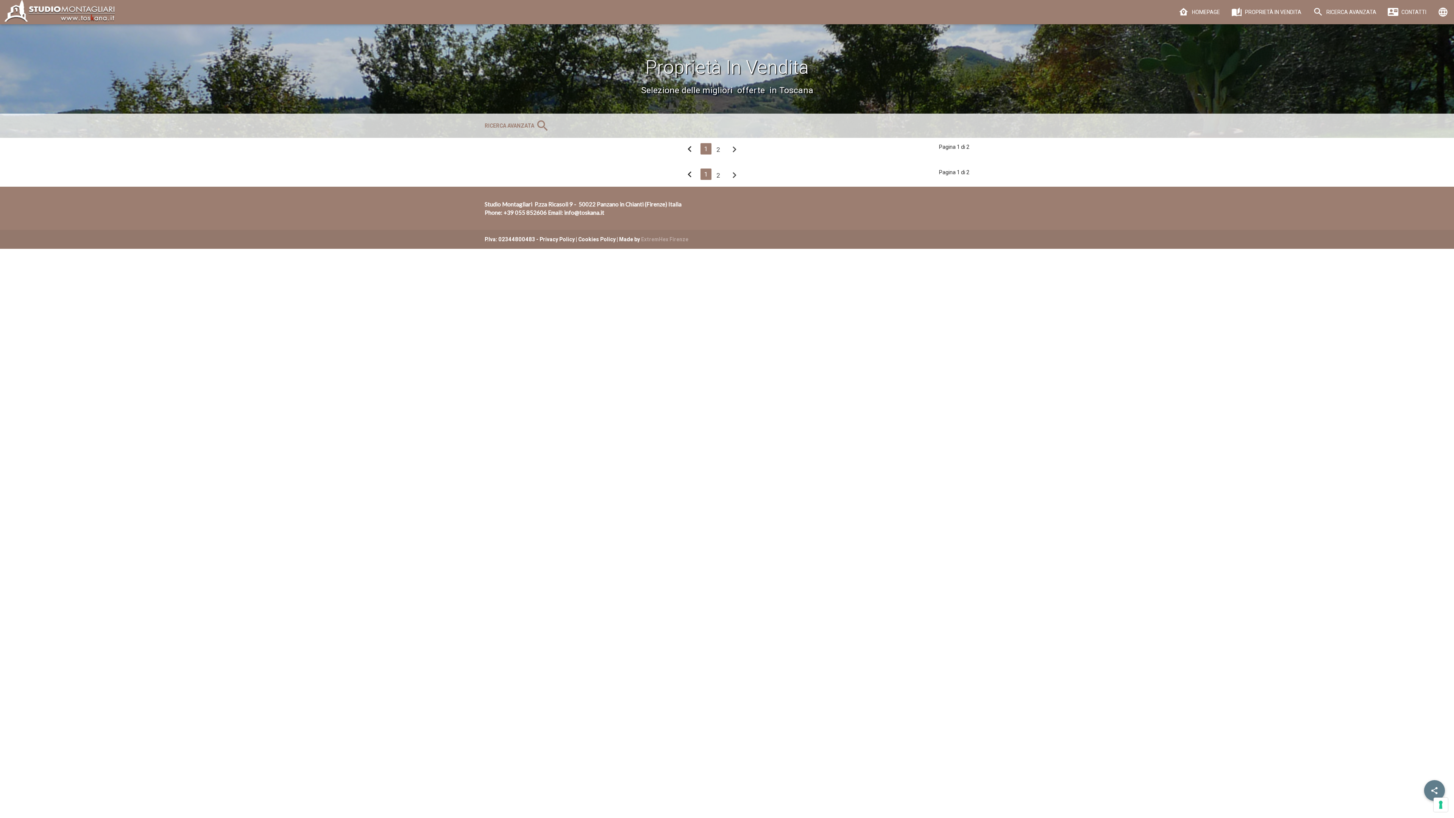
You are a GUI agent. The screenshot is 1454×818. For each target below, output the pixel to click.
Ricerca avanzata (1350, 12)
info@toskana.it (584, 212)
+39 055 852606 (525, 212)
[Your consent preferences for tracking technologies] (1441, 805)
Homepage (1205, 12)
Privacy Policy (557, 239)
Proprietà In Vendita (1272, 12)
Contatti (1413, 12)
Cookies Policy (597, 239)
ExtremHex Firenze (664, 239)
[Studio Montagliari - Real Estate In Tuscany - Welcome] (58, 15)
